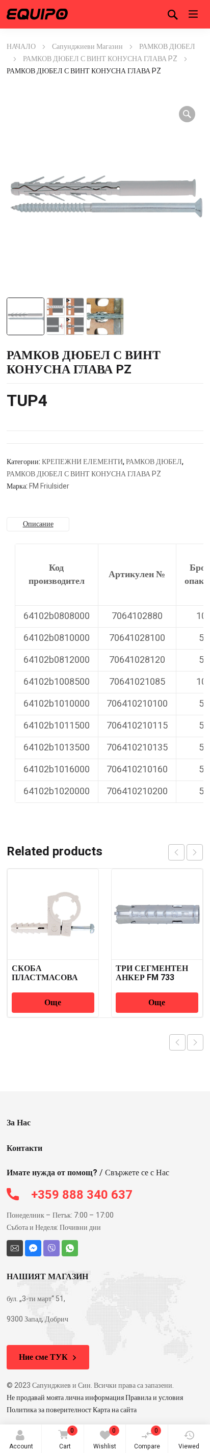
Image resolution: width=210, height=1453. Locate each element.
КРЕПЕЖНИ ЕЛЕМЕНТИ (82, 461)
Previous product (177, 1042)
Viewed (188, 1446)
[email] (15, 1248)
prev (176, 852)
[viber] (51, 1248)
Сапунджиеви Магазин (87, 46)
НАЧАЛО (21, 46)
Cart (66, 1438)
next (195, 852)
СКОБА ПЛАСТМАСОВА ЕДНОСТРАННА (45, 977)
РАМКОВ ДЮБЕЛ (167, 46)
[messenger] (33, 1248)
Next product (195, 1042)
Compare (147, 1438)
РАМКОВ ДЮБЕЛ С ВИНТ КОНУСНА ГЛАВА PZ (100, 58)
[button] (187, 114)
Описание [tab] (38, 524)
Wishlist (104, 1438)
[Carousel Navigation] (185, 852)
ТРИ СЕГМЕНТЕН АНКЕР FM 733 (152, 973)
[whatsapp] (70, 1248)
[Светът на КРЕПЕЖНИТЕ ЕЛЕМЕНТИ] (37, 14)
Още (52, 1003)
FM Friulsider (49, 486)
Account (21, 1446)
